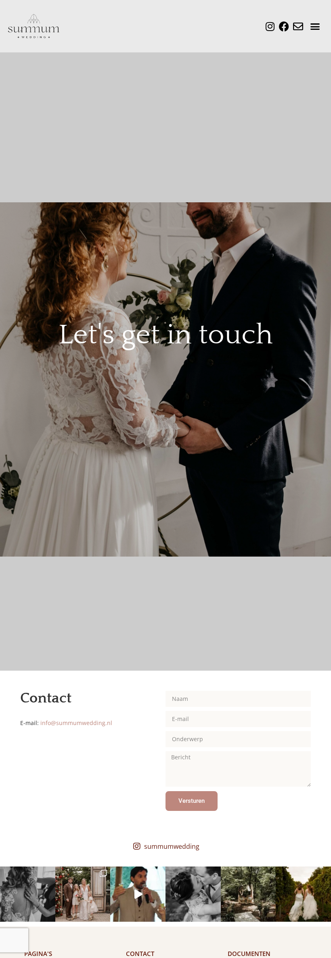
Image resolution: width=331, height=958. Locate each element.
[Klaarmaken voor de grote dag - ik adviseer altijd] (27, 894)
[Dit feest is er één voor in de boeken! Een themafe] (138, 894)
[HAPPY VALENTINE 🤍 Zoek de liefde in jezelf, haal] (193, 894)
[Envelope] (298, 26)
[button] (315, 26)
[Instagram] (270, 26)
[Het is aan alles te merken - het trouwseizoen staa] (83, 894)
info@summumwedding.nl (76, 723)
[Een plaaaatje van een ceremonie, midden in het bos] (248, 894)
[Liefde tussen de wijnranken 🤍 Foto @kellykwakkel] (303, 894)
